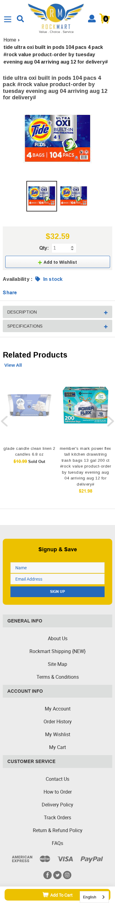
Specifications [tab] (25, 326)
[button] (57, 262)
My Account (58, 708)
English (89, 897)
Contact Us (57, 779)
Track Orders (57, 817)
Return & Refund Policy (57, 830)
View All (13, 365)
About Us (57, 638)
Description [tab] (22, 312)
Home (9, 39)
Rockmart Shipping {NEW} (57, 651)
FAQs (57, 843)
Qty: (44, 248)
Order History (58, 721)
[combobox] (94, 897)
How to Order (58, 791)
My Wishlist (57, 734)
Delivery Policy (57, 804)
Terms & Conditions (57, 677)
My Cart (57, 747)
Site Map (57, 664)
